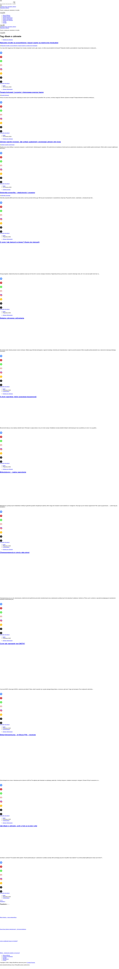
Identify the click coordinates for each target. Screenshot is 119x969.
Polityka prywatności (8, 956)
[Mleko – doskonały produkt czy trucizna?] (5, 951)
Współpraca (6, 959)
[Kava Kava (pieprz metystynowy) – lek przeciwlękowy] (5, 928)
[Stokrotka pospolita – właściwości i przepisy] (5, 195)
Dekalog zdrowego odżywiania (12, 318)
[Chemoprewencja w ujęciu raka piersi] (20, 595)
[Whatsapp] (1, 60)
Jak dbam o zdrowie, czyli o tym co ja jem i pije (18, 826)
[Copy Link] (1, 72)
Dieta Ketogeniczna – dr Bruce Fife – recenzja (18, 735)
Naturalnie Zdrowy (4, 7)
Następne (2, 901)
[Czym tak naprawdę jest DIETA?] (20, 686)
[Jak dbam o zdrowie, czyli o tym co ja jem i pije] (20, 855)
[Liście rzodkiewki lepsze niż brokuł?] (5, 939)
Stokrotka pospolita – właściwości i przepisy (17, 192)
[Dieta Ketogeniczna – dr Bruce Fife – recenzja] (15, 778)
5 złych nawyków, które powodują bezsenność (18, 397)
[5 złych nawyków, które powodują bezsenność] (20, 425)
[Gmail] (1, 64)
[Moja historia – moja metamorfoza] (5, 916)
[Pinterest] (1, 56)
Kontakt (4, 22)
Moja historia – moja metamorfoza (8, 917)
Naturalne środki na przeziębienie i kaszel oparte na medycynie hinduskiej (29, 43)
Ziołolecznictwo (6, 16)
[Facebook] (1, 52)
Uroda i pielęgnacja (7, 19)
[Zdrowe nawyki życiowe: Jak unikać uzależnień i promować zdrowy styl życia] (7, 144)
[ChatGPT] (1, 77)
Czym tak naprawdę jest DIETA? (12, 644)
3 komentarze (6, 820)
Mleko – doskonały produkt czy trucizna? (10, 953)
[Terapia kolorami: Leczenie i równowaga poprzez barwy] (4, 95)
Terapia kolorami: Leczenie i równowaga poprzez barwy (22, 92)
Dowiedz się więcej (5, 83)
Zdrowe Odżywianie (8, 17)
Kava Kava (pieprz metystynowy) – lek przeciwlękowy (13, 929)
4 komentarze (6, 547)
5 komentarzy (6, 391)
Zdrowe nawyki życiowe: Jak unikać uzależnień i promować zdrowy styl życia (30, 142)
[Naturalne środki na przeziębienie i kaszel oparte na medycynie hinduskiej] (18, 45)
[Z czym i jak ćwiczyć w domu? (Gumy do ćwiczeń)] (20, 271)
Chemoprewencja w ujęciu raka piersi (14, 552)
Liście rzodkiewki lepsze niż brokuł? (9, 941)
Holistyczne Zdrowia (8, 20)
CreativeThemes (31, 962)
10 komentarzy (6, 729)
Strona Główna (6, 15)
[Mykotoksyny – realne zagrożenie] (20, 503)
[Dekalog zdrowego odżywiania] (20, 347)
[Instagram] (1, 68)
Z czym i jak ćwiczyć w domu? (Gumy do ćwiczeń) (19, 242)
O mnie (4, 21)
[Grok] (1, 81)
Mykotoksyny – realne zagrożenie (13, 472)
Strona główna (6, 955)
